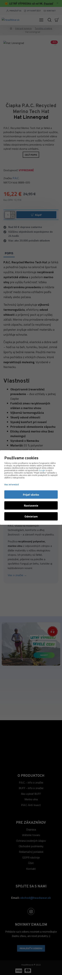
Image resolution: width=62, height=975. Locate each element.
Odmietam (31, 516)
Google (42, 470)
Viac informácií (11, 484)
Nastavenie (31, 505)
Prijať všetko (31, 495)
